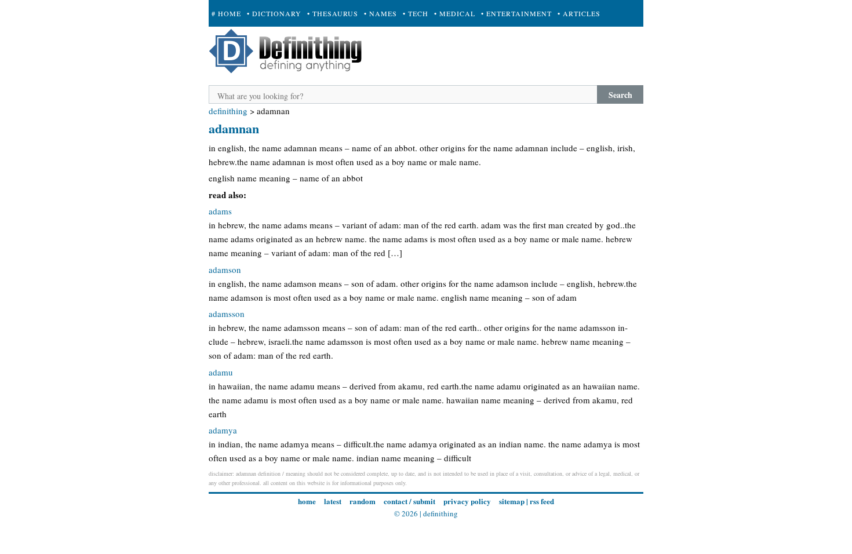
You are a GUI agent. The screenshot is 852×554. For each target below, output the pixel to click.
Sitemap (512, 500)
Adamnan (234, 128)
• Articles (579, 13)
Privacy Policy (467, 500)
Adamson (225, 269)
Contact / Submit (409, 500)
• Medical (454, 13)
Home (307, 500)
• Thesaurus (332, 13)
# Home (226, 13)
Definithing (228, 110)
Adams (220, 211)
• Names (380, 13)
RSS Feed (542, 500)
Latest (332, 500)
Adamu (221, 372)
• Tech (415, 13)
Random (362, 500)
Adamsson (227, 313)
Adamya (223, 430)
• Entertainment (516, 13)
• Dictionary (274, 13)
